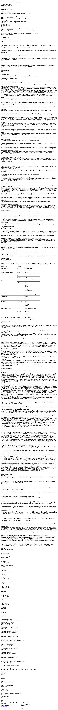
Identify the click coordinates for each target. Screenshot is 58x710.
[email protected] (4, 706)
